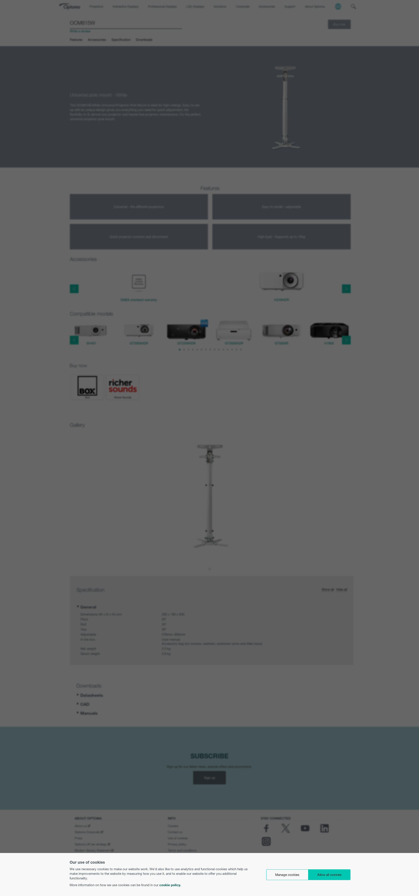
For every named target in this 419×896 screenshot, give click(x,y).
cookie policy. (170, 885)
